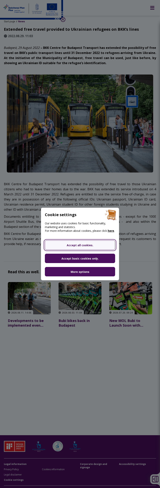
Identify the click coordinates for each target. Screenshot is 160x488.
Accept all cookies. (80, 245)
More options (80, 272)
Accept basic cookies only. (80, 258)
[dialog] (80, 244)
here (111, 231)
